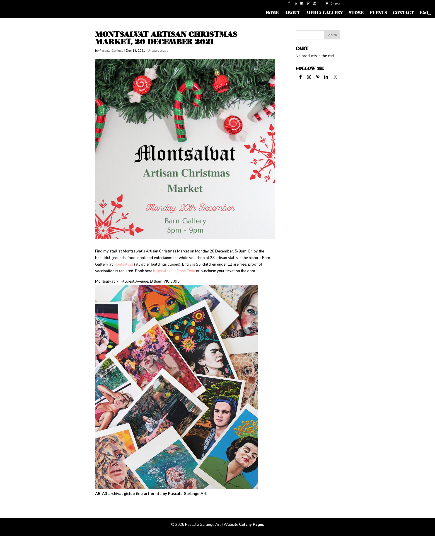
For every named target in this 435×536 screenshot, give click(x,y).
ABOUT (292, 13)
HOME (272, 13)
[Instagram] (314, 5)
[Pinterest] (308, 5)
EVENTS (378, 13)
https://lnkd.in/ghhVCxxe (174, 271)
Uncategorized (157, 51)
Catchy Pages (251, 524)
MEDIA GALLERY (324, 13)
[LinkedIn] (301, 5)
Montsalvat (123, 264)
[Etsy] (296, 4)
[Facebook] (300, 76)
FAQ (424, 13)
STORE (356, 13)
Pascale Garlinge (111, 51)
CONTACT (403, 13)
